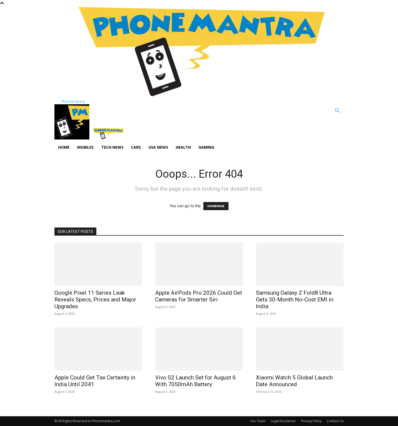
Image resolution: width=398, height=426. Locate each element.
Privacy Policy (311, 421)
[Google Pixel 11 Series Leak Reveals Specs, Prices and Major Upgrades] (98, 264)
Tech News (112, 147)
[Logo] (72, 138)
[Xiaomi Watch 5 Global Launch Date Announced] (300, 349)
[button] (337, 111)
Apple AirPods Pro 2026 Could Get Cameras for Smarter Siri (198, 296)
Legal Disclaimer (283, 421)
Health (183, 147)
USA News (158, 147)
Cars (136, 147)
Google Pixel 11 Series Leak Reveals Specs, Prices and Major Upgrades (95, 300)
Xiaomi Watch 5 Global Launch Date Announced (294, 381)
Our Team (258, 421)
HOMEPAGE (215, 206)
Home (64, 147)
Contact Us (335, 421)
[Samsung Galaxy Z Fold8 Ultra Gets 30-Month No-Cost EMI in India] (300, 264)
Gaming (206, 147)
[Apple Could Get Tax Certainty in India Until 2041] (98, 349)
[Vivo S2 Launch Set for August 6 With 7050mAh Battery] (199, 349)
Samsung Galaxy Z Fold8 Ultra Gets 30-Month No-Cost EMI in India (294, 300)
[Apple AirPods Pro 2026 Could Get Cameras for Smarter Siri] (199, 264)
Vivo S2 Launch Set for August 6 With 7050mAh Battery (195, 381)
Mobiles (85, 147)
